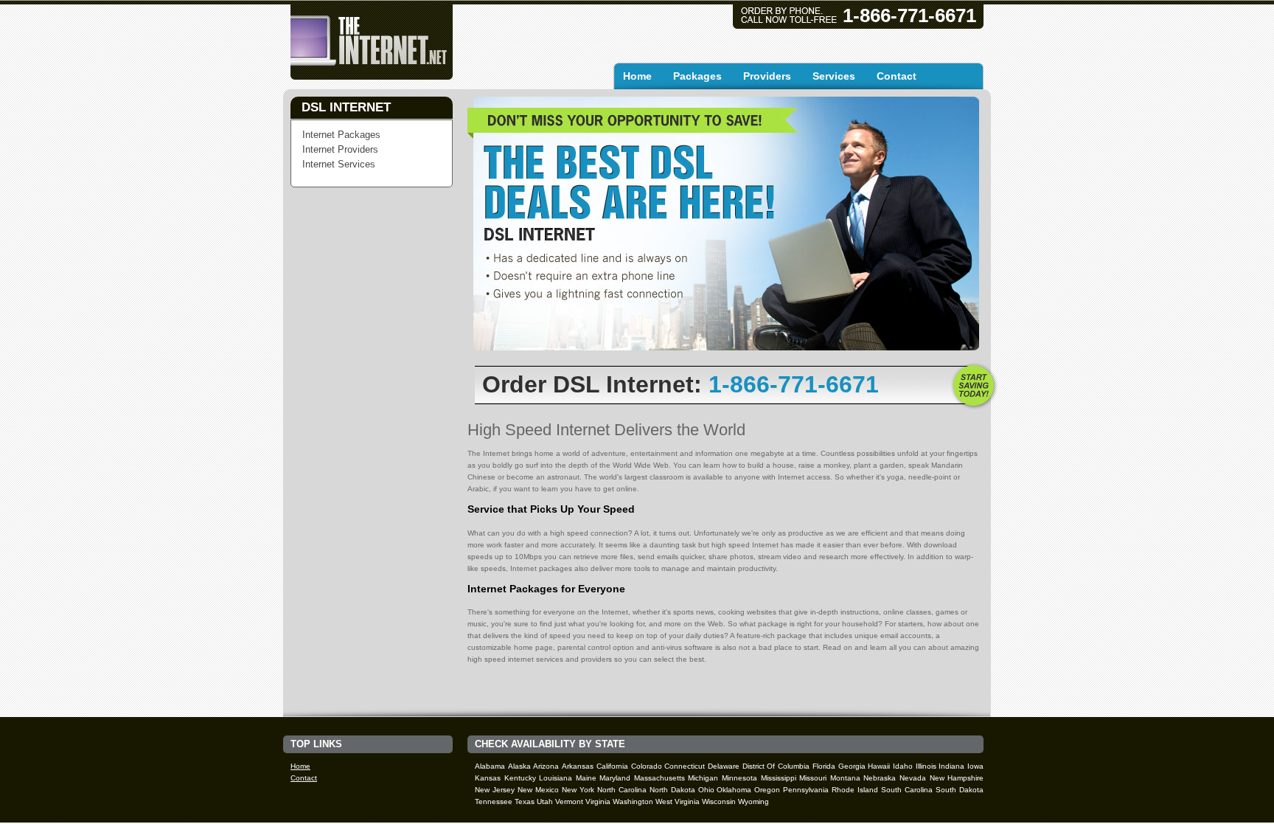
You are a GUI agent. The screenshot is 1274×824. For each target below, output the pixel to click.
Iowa (975, 766)
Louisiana (555, 778)
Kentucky (520, 778)
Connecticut (684, 766)
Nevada (912, 778)
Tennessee (493, 801)
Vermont (569, 801)
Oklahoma (734, 790)
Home (637, 76)
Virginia (597, 801)
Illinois (926, 766)
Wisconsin (719, 801)
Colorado (646, 766)
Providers (767, 76)
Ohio (706, 790)
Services (833, 76)
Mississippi (778, 778)
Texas (525, 801)
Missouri (812, 778)
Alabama (490, 766)
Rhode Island (855, 790)
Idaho (903, 766)
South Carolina (907, 790)
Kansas (488, 778)
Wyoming (753, 801)
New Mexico (538, 790)
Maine (586, 778)
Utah (545, 801)
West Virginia (677, 801)
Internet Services (338, 164)
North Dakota (672, 790)
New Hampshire (957, 778)
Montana (845, 778)
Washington (633, 801)
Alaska (519, 766)
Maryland (614, 778)
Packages (697, 76)
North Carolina (622, 790)
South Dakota (960, 790)
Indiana (951, 766)
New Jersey (495, 790)
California (612, 766)
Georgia (852, 766)
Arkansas (578, 766)
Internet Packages (341, 134)
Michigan (703, 778)
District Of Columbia (776, 766)
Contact (896, 76)
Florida (823, 766)
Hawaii (879, 766)
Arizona (546, 766)
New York (578, 790)
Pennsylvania (806, 790)
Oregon (767, 790)
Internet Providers (340, 149)
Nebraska (879, 778)
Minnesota (739, 778)
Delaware (723, 766)
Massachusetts (659, 778)
